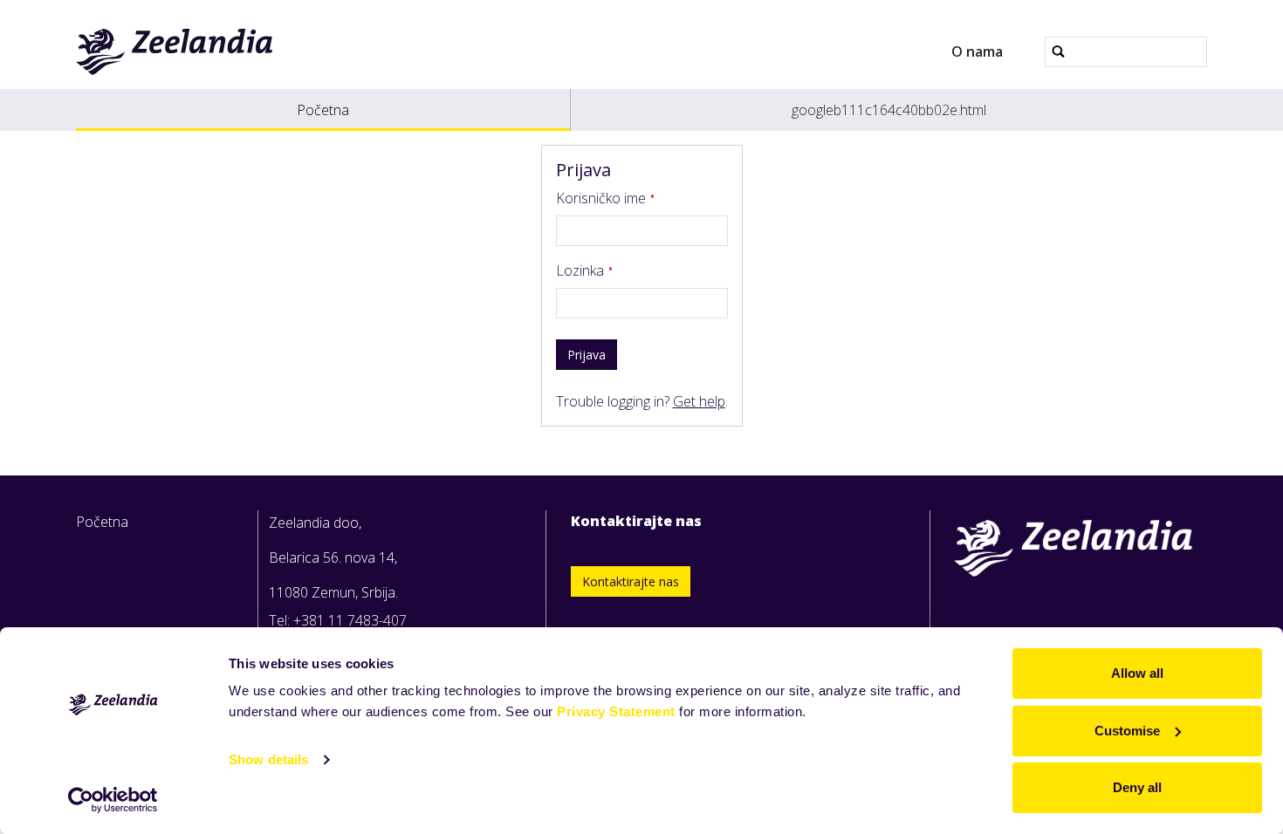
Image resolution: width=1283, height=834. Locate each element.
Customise (1127, 730)
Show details (268, 759)
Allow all (1137, 673)
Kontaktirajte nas (630, 581)
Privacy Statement (616, 711)
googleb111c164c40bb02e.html (889, 110)
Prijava (586, 354)
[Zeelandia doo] (175, 51)
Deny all (1137, 787)
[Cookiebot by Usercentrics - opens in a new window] (113, 800)
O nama (977, 51)
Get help (699, 401)
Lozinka (581, 270)
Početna (323, 110)
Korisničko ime (602, 198)
